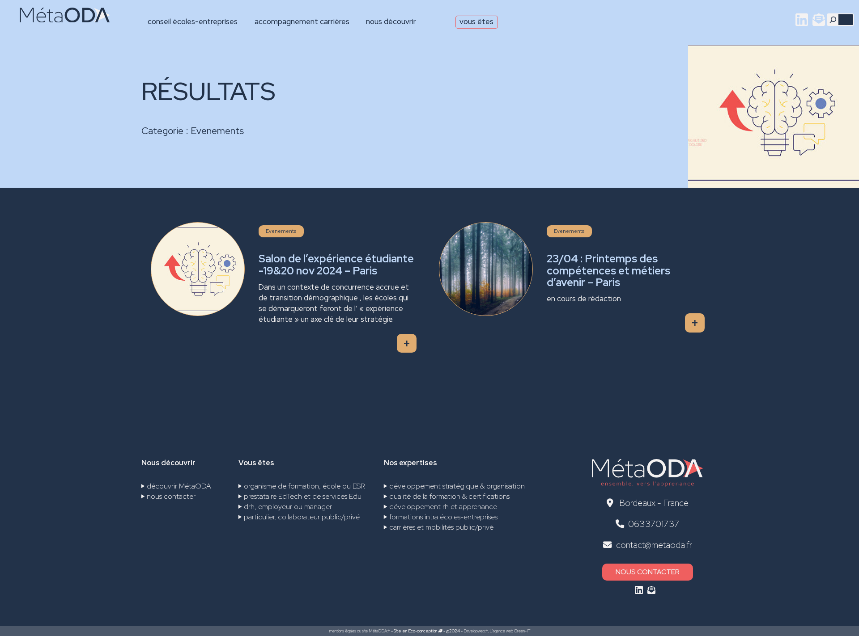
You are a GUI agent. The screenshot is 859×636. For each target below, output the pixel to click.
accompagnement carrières (302, 21)
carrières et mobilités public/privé (441, 527)
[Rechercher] (833, 19)
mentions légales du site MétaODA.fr (359, 631)
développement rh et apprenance (443, 506)
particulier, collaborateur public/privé (302, 517)
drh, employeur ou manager (288, 506)
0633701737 (654, 524)
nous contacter (171, 496)
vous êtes (476, 21)
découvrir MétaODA (179, 486)
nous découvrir (391, 21)
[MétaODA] (57, 18)
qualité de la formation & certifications (449, 496)
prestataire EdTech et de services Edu (302, 496)
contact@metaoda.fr (654, 545)
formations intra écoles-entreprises (443, 517)
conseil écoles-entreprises (193, 21)
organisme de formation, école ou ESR (304, 486)
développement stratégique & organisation (457, 486)
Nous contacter (648, 572)
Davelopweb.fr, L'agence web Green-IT (497, 631)
